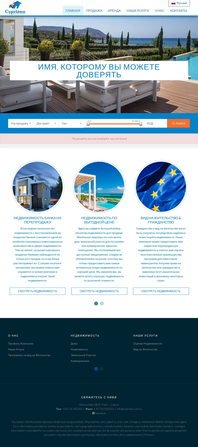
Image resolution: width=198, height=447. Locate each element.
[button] (20, 123)
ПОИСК (180, 123)
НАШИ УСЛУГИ (138, 10)
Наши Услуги (16, 349)
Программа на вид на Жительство (29, 355)
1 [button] (96, 303)
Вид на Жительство (145, 349)
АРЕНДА (114, 10)
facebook (100, 413)
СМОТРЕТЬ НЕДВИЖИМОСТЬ (37, 291)
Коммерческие (80, 360)
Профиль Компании (20, 343)
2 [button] (102, 303)
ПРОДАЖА (94, 10)
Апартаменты (79, 349)
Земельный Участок (83, 355)
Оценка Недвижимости (147, 343)
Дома (74, 343)
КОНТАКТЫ (178, 10)
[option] (37, 230)
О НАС (160, 10)
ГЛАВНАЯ (73, 10)
